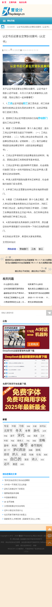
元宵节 (8, 430)
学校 (5, 436)
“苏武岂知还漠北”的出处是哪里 (17, 480)
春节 (24, 444)
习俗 (21, 425)
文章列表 (12, 2)
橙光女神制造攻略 (35, 301)
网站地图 (16, 539)
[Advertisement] (26, 581)
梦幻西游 (19, 449)
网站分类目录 (38, 535)
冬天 (19, 430)
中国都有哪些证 (10, 497)
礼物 (31, 454)
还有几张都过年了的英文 (14, 488)
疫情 (6, 454)
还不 (7, 464)
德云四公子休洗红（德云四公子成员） (31, 271)
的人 (15, 454)
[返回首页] (49, 529)
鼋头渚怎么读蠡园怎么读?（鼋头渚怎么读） (39, 288)
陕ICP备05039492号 (34, 539)
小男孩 (26, 551)
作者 (35, 426)
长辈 (22, 464)
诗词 (42, 460)
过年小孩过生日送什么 (13, 510)
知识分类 (23, 2)
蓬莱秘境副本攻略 (11, 493)
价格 (28, 426)
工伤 (10, 103)
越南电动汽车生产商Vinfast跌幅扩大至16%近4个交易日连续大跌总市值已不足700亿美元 (15, 293)
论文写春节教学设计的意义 (15, 514)
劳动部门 (43, 118)
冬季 (27, 430)
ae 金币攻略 (9, 501)
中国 (14, 426)
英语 (27, 459)
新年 (6, 445)
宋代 (21, 435)
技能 (34, 441)
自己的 (15, 458)
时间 (14, 445)
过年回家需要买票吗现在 (14, 288)
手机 (28, 441)
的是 (24, 454)
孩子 (12, 435)
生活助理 (11, 26)
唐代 (36, 430)
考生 (5, 460)
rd (9, 50)
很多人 (20, 440)
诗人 (35, 459)
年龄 (12, 440)
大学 (44, 431)
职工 (25, 103)
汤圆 (30, 450)
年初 (6, 440)
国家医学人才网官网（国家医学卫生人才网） (22, 518)
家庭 (28, 436)
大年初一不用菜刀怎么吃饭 (15, 484)
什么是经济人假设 (11, 284)
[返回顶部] (49, 543)
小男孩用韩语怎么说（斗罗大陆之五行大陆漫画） (15, 301)
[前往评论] (49, 536)
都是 (15, 464)
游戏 (38, 449)
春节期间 (36, 445)
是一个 (7, 449)
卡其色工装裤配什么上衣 (14, 297)
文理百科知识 (9, 242)
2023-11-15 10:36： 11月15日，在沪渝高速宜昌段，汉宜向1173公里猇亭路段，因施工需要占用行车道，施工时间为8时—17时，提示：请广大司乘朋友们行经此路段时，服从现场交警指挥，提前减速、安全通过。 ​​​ (39, 297)
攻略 (42, 440)
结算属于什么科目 (35, 284)
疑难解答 (23, 539)
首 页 (4, 2)
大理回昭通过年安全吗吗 (14, 506)
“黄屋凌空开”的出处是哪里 (39, 293)
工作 (42, 435)
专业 (6, 425)
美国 (45, 455)
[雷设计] (26, 10)
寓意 (35, 435)
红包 (39, 454)
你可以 (43, 426)
